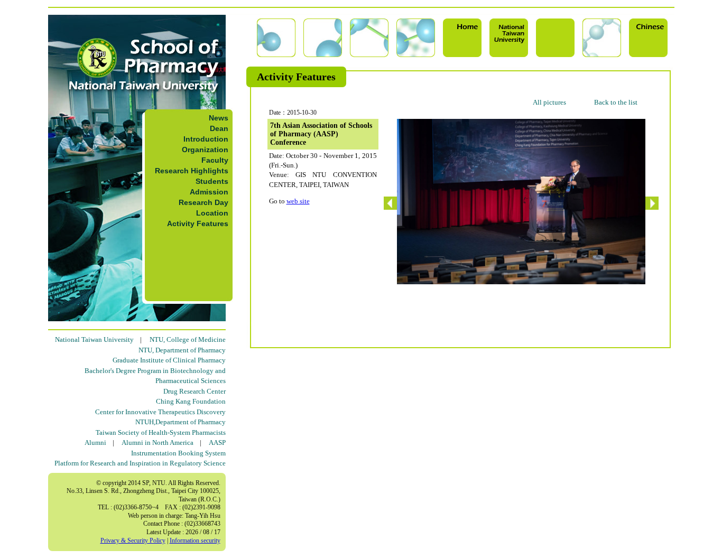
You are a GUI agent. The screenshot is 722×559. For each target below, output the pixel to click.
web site (298, 201)
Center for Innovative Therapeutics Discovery (160, 412)
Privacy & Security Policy (132, 540)
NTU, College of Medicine (188, 339)
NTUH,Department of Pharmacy (180, 422)
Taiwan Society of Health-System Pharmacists (161, 432)
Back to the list (615, 102)
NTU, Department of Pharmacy (182, 350)
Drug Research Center (194, 391)
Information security (195, 540)
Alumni (95, 442)
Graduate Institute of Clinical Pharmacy (169, 360)
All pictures (549, 102)
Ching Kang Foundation (191, 401)
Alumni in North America (157, 442)
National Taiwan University (94, 339)
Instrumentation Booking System (178, 453)
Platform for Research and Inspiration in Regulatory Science (140, 463)
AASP (217, 442)
